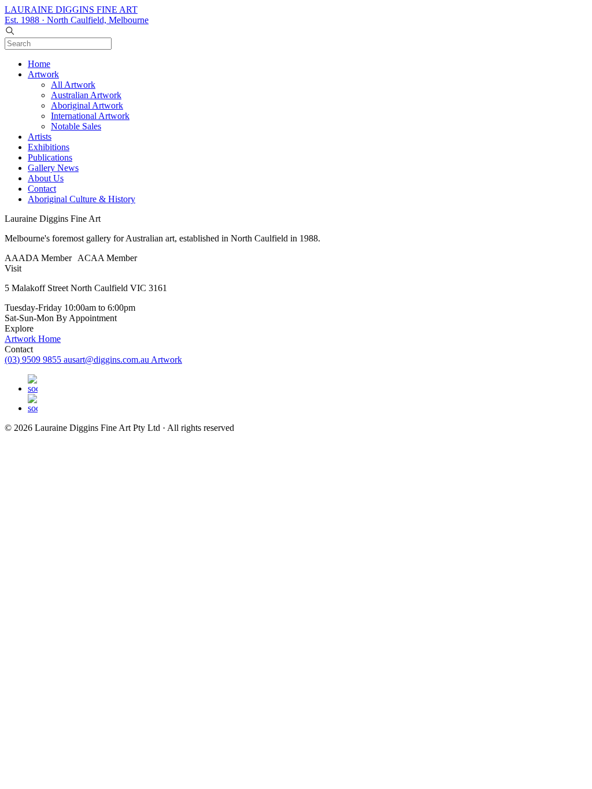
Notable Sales (76, 126)
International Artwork (90, 116)
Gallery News (53, 168)
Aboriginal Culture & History (81, 199)
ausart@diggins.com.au (107, 359)
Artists (39, 137)
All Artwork (73, 85)
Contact (42, 188)
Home (39, 64)
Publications (50, 157)
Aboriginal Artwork (87, 105)
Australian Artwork (86, 95)
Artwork (43, 74)
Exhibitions (48, 147)
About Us (46, 178)
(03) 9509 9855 (34, 359)
